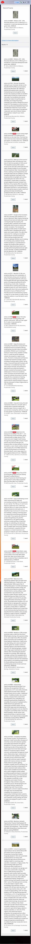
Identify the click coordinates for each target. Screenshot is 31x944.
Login (17, 2)
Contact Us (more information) (10, 40)
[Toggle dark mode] (25, 2)
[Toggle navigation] (28, 2)
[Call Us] (21, 2)
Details (15, 33)
